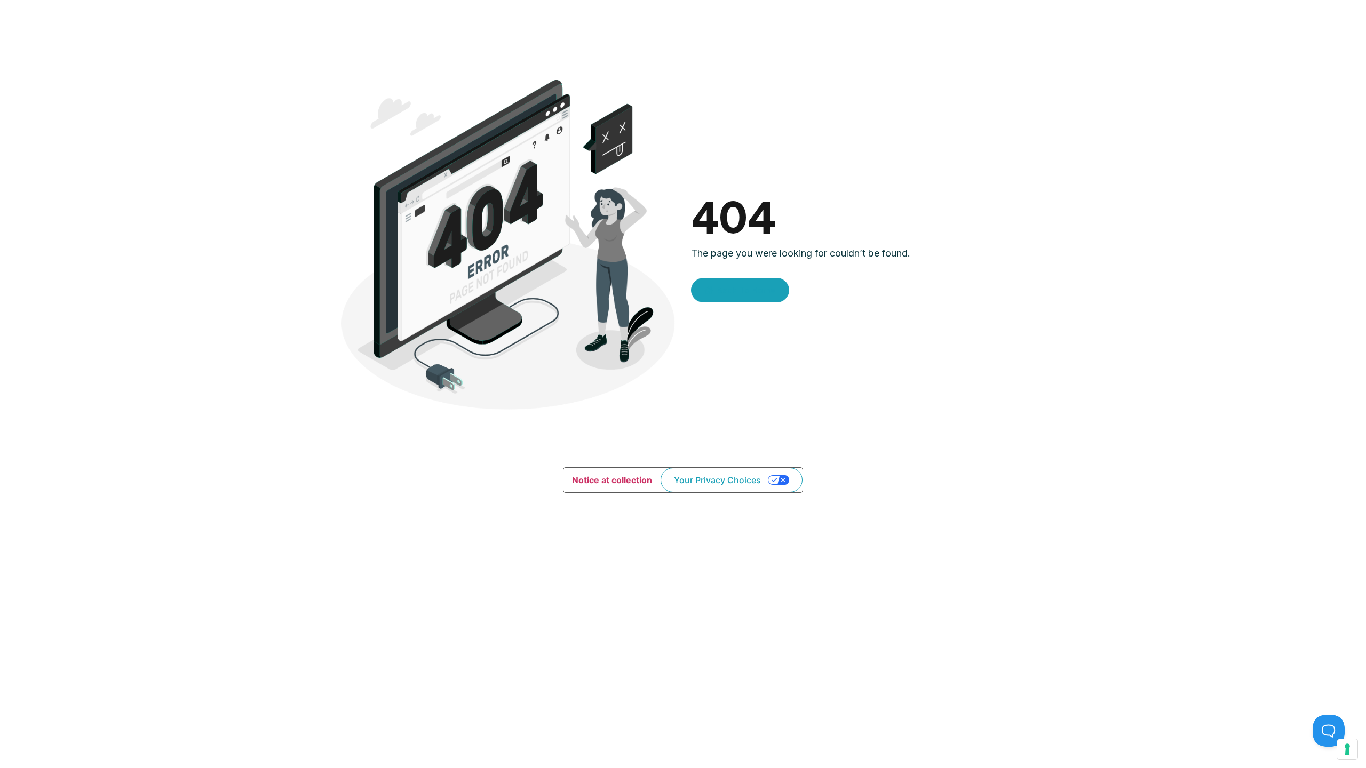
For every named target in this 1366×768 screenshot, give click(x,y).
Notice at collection (612, 480)
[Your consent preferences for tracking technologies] (1347, 749)
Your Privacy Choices (717, 480)
